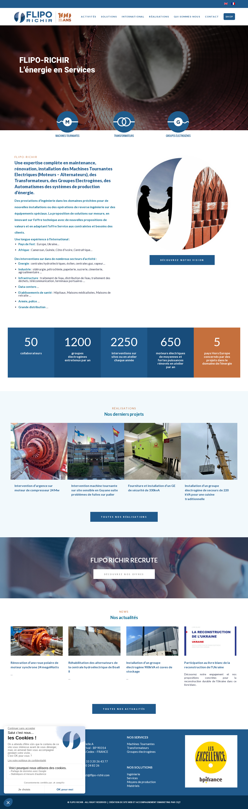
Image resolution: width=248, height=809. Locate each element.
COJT (178, 802)
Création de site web (121, 802)
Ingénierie (133, 774)
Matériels (133, 785)
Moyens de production (141, 782)
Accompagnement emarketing (153, 802)
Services (132, 778)
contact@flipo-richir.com (93, 775)
